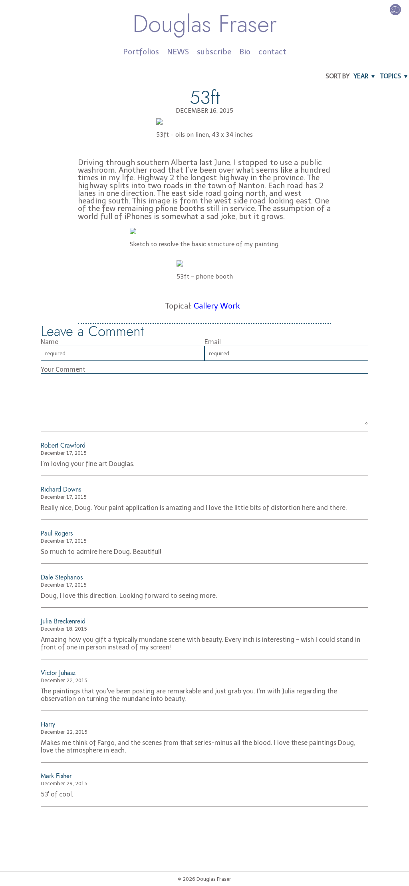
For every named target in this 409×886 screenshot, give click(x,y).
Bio (244, 51)
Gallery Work (217, 306)
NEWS (178, 51)
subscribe (214, 51)
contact (272, 51)
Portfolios (141, 51)
